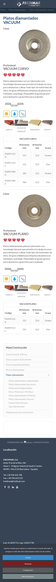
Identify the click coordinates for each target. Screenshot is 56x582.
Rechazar (28, 564)
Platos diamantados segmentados (24, 380)
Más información (28, 576)
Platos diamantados (17, 9)
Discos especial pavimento (18, 364)
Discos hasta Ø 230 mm (16, 354)
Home (3, 9)
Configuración (28, 570)
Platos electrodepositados (20, 388)
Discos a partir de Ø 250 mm (18, 359)
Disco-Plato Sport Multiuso (21, 391)
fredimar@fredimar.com (14, 481)
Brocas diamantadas (15, 369)
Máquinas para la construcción (19, 412)
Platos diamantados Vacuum (21, 399)
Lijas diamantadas (16, 406)
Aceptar (28, 557)
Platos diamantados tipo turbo (22, 384)
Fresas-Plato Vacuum (18, 403)
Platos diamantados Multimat (22, 395)
